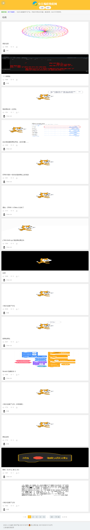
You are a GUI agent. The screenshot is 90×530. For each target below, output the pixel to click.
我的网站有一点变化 (9, 109)
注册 (42, 8)
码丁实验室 (11, 12)
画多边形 (6, 43)
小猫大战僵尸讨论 (9, 306)
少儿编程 (10, 525)
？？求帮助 (6, 76)
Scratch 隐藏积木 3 (9, 371)
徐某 (7, 83)
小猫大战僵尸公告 (9, 502)
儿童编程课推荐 (8, 527)
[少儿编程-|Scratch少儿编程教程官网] (45, 3)
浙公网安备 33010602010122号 (42, 525)
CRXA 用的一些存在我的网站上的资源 (16, 174)
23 (52, 517)
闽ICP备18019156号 (21, 525)
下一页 (57, 517)
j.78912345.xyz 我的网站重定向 (13, 240)
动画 (4, 17)
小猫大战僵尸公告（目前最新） (13, 404)
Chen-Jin (9, 116)
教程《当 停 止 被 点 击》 (11, 469)
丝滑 (4, 273)
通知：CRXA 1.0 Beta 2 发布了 (13, 207)
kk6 (7, 50)
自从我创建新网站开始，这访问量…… (16, 142)
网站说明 (6, 437)
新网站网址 (6, 338)
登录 (48, 8)
